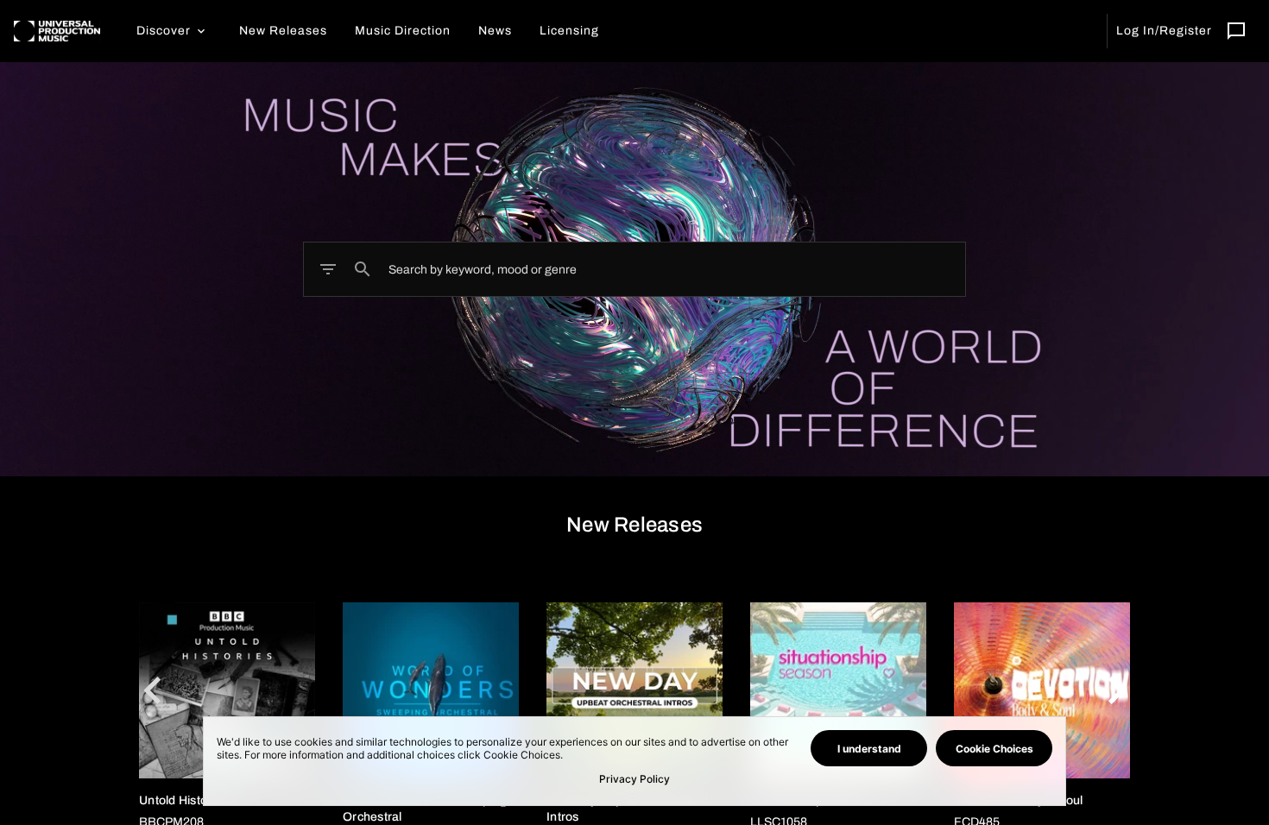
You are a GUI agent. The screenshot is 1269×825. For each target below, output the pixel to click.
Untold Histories (183, 800)
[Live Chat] (1236, 31)
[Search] (362, 269)
